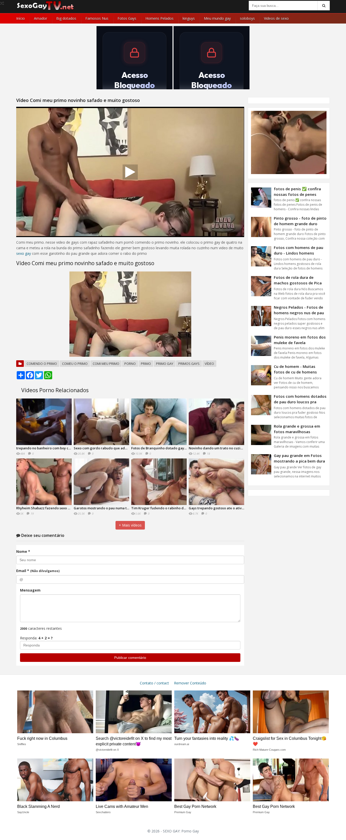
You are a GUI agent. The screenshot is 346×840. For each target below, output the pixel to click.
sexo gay (23, 253)
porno (130, 363)
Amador (40, 18)
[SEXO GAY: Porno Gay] (45, 9)
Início (20, 18)
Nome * (23, 551)
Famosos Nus (96, 18)
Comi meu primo (106, 363)
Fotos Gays (127, 18)
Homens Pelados (159, 18)
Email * (38, 570)
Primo (146, 363)
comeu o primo (75, 363)
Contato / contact (154, 683)
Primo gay (164, 363)
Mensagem (30, 590)
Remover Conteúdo (190, 683)
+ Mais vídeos (130, 525)
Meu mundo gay (217, 18)
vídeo (209, 363)
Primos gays (189, 363)
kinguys (189, 18)
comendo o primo (42, 363)
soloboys (247, 18)
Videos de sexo (276, 18)
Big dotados (66, 18)
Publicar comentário (130, 658)
